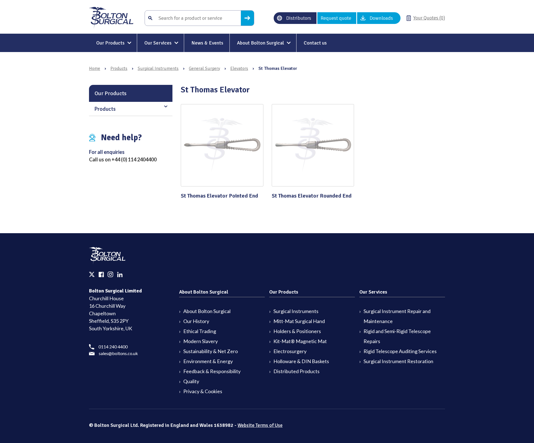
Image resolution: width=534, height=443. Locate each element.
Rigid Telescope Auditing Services (400, 351)
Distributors (298, 18)
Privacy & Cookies (202, 391)
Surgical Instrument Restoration (398, 361)
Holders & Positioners (297, 331)
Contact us (315, 43)
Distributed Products (296, 371)
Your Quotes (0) (429, 18)
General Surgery (204, 68)
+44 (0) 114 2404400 (134, 159)
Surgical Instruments (158, 68)
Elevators (239, 68)
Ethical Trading (199, 331)
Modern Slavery (200, 341)
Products (118, 68)
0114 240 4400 (113, 346)
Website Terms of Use (260, 425)
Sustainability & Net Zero (210, 351)
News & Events (207, 43)
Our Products (110, 43)
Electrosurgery (289, 351)
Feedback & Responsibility (212, 371)
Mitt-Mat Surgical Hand (299, 321)
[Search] (247, 18)
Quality (191, 381)
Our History (196, 321)
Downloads (381, 18)
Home (94, 68)
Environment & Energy (208, 361)
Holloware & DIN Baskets (301, 361)
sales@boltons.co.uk (118, 353)
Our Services (158, 43)
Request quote (336, 18)
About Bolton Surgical (260, 43)
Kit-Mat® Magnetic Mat (300, 341)
